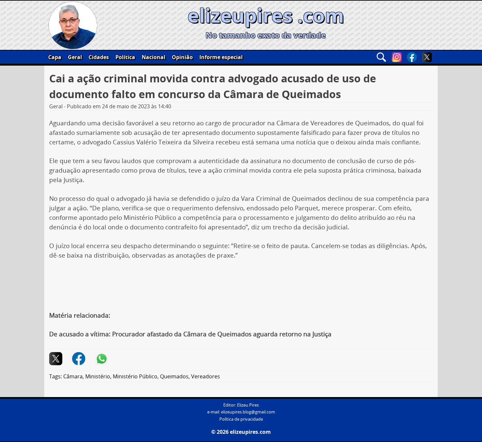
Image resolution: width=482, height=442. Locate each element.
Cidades (99, 57)
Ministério (97, 376)
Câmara (73, 376)
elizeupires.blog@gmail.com (248, 412)
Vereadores (205, 376)
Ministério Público (135, 376)
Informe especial (221, 57)
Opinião (182, 57)
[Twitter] (427, 57)
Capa (54, 57)
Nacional (153, 57)
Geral (75, 57)
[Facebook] (412, 57)
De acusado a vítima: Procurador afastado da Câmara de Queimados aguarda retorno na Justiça (190, 334)
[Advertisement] (241, 284)
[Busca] (381, 57)
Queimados (174, 376)
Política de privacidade (241, 419)
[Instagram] (397, 57)
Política (125, 57)
